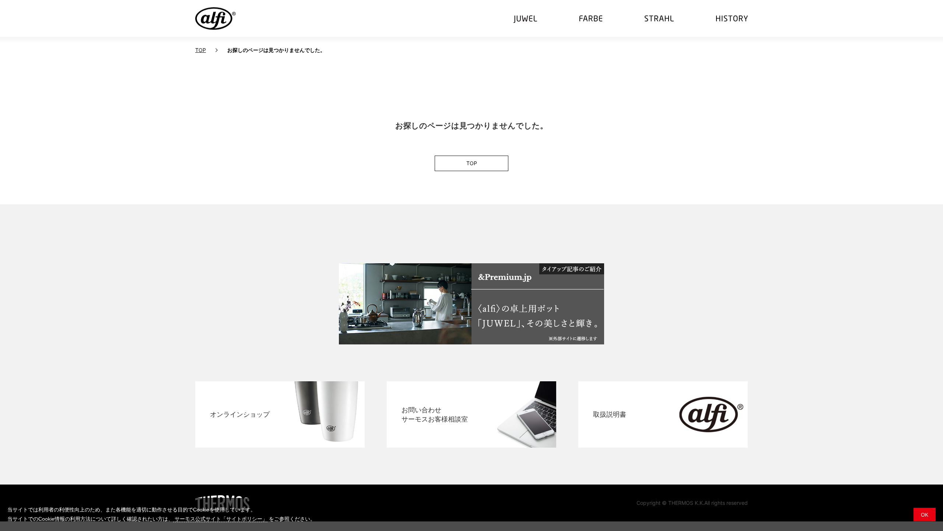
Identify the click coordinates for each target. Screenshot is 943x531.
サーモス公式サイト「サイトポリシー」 (220, 519)
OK (924, 515)
